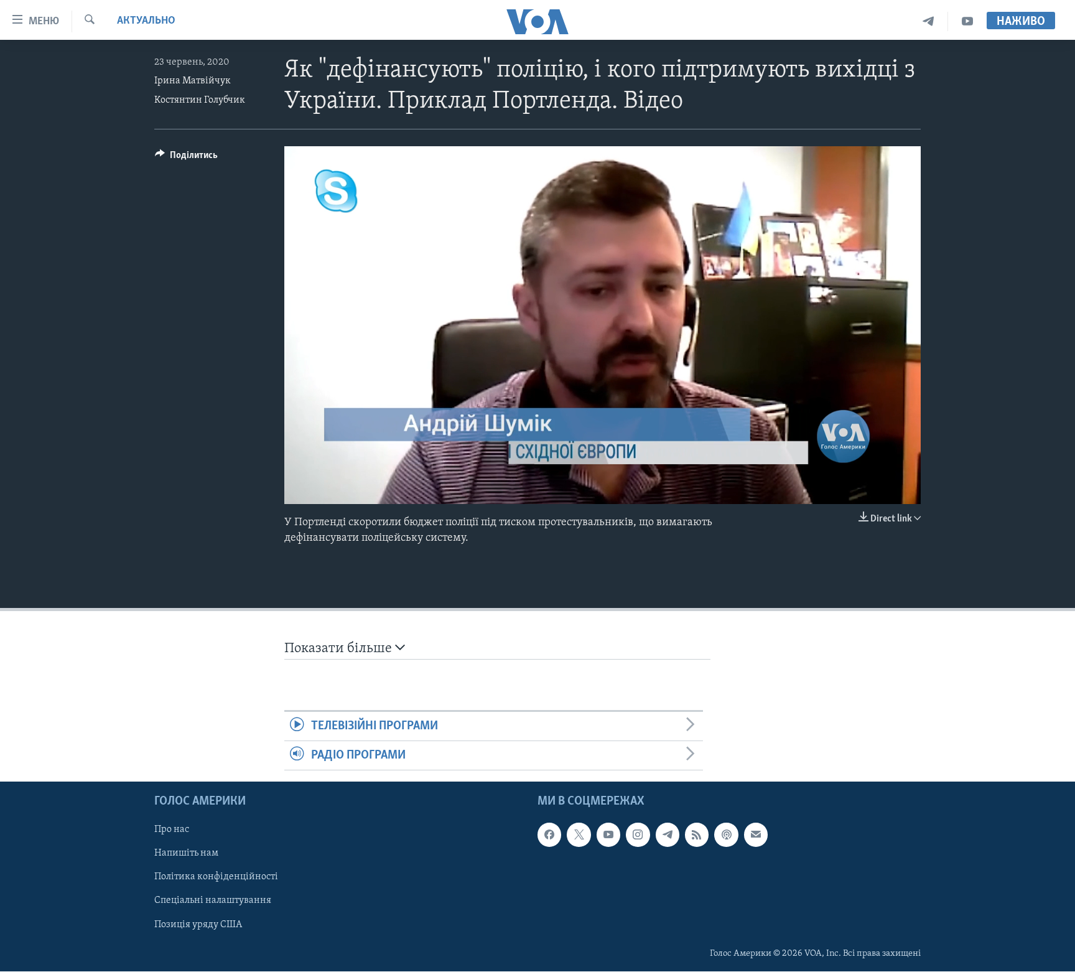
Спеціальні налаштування (212, 901)
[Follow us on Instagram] (637, 835)
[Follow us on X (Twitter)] (578, 835)
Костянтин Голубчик (199, 100)
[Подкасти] (726, 835)
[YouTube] (967, 21)
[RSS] (697, 835)
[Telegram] (928, 21)
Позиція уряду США (198, 925)
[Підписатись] (756, 835)
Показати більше (339, 649)
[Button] (186, 158)
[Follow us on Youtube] (608, 835)
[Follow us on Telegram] (667, 835)
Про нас (171, 830)
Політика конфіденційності (216, 877)
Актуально (146, 21)
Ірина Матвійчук (192, 81)
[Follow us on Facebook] (549, 835)
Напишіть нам (186, 854)
